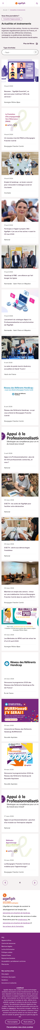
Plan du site (5, 964)
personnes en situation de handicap (16, 923)
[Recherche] (37, 3)
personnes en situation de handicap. (16, 913)
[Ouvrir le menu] (3, 3)
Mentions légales (7, 946)
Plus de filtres (28, 44)
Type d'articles (9, 48)
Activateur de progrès (8, 977)
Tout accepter (12, 1022)
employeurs (22, 920)
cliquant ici (12, 1008)
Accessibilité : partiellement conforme (14, 961)
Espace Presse (6, 955)
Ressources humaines (8, 958)
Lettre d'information (8, 949)
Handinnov (5, 980)
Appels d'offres (6, 940)
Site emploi (5, 974)
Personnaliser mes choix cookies (20, 1027)
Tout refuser (28, 1022)
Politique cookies (7, 952)
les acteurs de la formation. (13, 926)
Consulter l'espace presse (11, 19)
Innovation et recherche (9, 983)
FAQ (3, 937)
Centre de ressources (8, 943)
